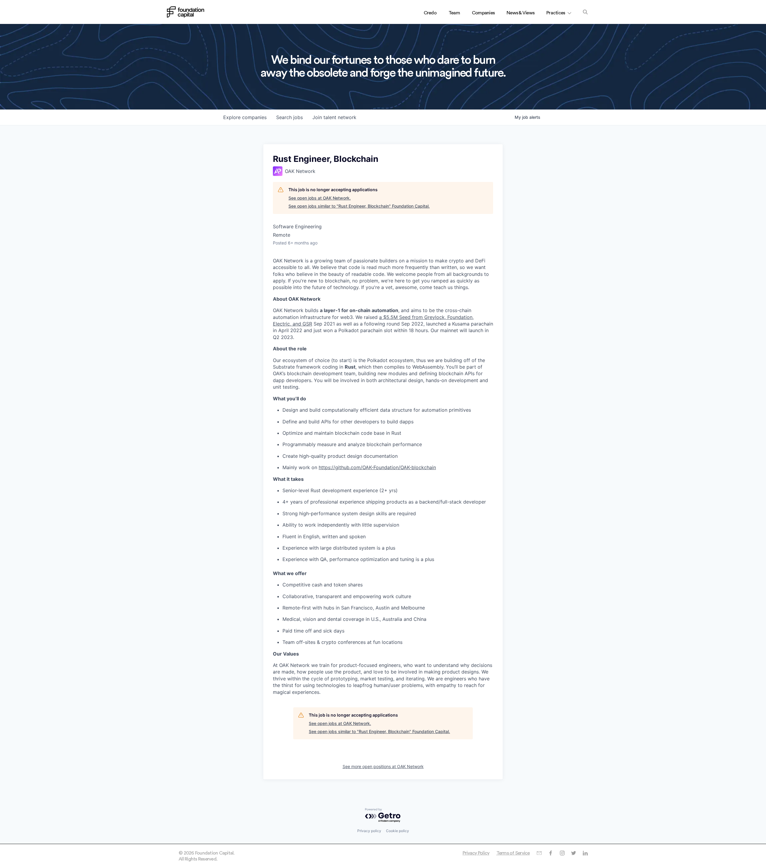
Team (454, 12)
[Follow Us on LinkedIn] (585, 853)
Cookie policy (397, 831)
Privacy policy (369, 831)
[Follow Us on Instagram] (562, 853)
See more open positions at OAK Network (383, 766)
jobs (289, 117)
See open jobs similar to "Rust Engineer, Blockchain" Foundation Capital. (359, 206)
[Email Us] (539, 853)
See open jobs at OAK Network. (319, 197)
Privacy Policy (476, 853)
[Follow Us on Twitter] (573, 853)
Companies (483, 12)
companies (245, 117)
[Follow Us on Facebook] (550, 853)
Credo (430, 12)
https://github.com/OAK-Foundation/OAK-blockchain (377, 467)
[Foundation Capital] (185, 12)
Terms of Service (513, 853)
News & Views (520, 12)
